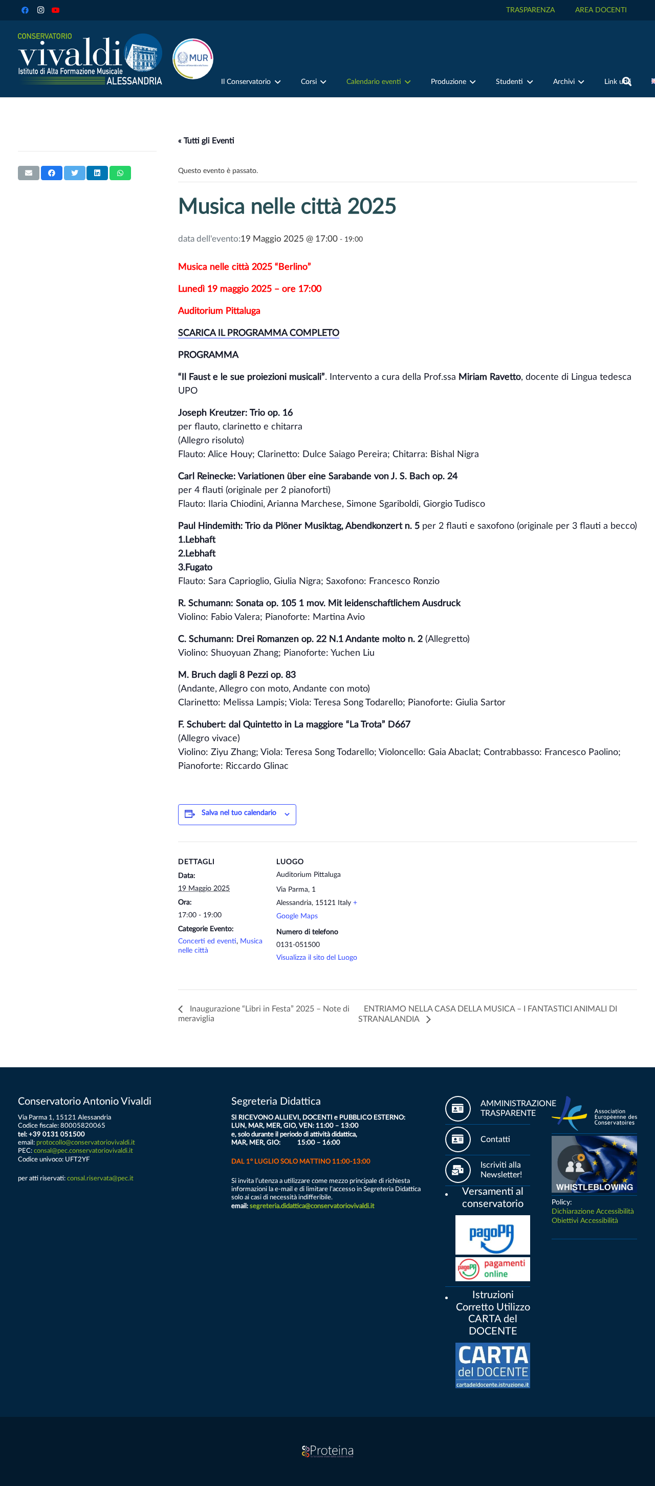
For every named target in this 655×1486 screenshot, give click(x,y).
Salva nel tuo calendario (239, 812)
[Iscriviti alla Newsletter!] (463, 1170)
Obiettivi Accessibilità (585, 1220)
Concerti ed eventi (207, 941)
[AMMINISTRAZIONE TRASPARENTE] (463, 1109)
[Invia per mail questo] (28, 173)
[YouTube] (56, 10)
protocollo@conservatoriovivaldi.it (85, 1142)
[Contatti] (463, 1139)
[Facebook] (25, 10)
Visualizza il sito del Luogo (316, 957)
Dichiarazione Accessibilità (593, 1211)
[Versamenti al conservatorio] (450, 1192)
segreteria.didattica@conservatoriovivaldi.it (312, 1206)
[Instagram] (40, 10)
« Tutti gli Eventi (206, 141)
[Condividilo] (51, 173)
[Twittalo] (74, 173)
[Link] (90, 58)
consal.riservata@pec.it (100, 1178)
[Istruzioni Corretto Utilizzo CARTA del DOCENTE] (450, 1296)
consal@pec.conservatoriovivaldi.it (83, 1151)
